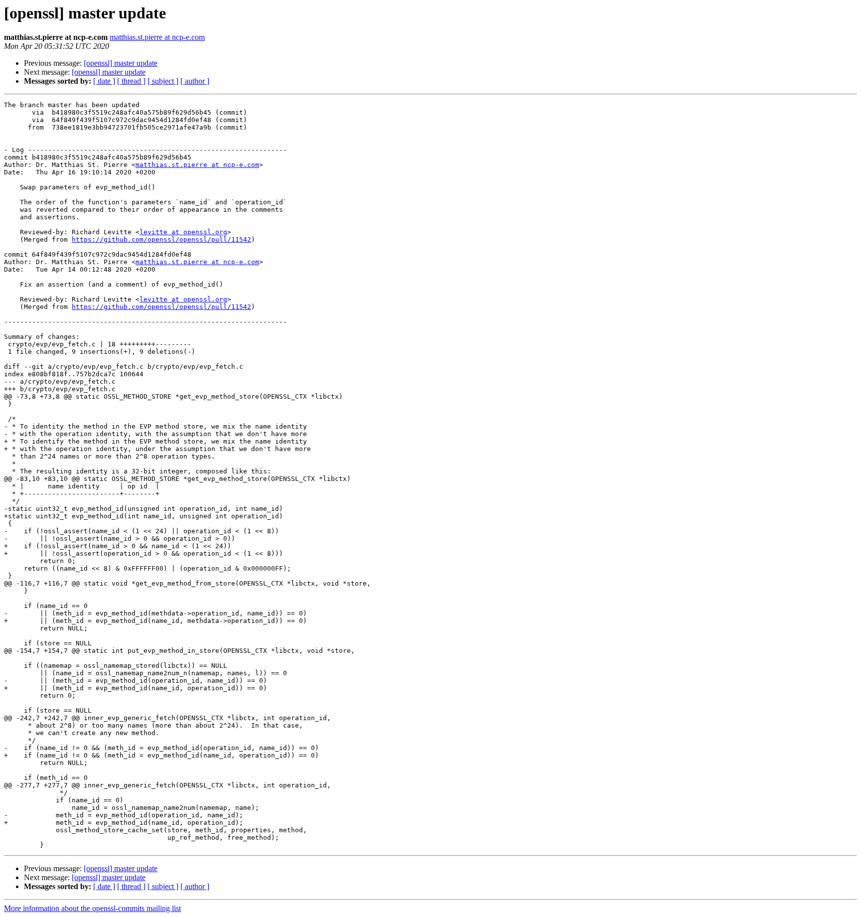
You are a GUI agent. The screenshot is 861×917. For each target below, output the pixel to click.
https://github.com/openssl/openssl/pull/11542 (161, 239)
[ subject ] (162, 81)
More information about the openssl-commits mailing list (92, 908)
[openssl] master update (120, 63)
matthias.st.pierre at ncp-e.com (157, 37)
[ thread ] (131, 81)
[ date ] (104, 81)
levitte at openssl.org (183, 232)
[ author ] (194, 81)
